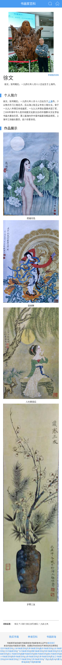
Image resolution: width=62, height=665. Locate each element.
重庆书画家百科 (46, 648)
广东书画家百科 (23, 651)
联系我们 (51, 643)
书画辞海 (51, 637)
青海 (23, 662)
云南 (49, 659)
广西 (45, 659)
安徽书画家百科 (36, 651)
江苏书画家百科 (10, 651)
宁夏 (31, 662)
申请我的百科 (53, 75)
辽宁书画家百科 (23, 659)
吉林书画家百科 (10, 659)
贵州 (53, 659)
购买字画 (14, 637)
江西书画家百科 (37, 659)
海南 (27, 662)
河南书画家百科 (49, 651)
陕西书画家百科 (18, 657)
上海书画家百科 (19, 648)
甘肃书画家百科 (44, 657)
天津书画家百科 (32, 648)
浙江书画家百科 (14, 654)
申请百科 (32, 637)
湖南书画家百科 (40, 654)
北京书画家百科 (6, 648)
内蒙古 (58, 659)
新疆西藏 (37, 662)
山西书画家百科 (31, 657)
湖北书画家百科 (53, 654)
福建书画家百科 (27, 654)
